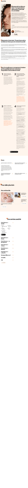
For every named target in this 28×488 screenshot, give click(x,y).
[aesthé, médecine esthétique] (3, 1)
